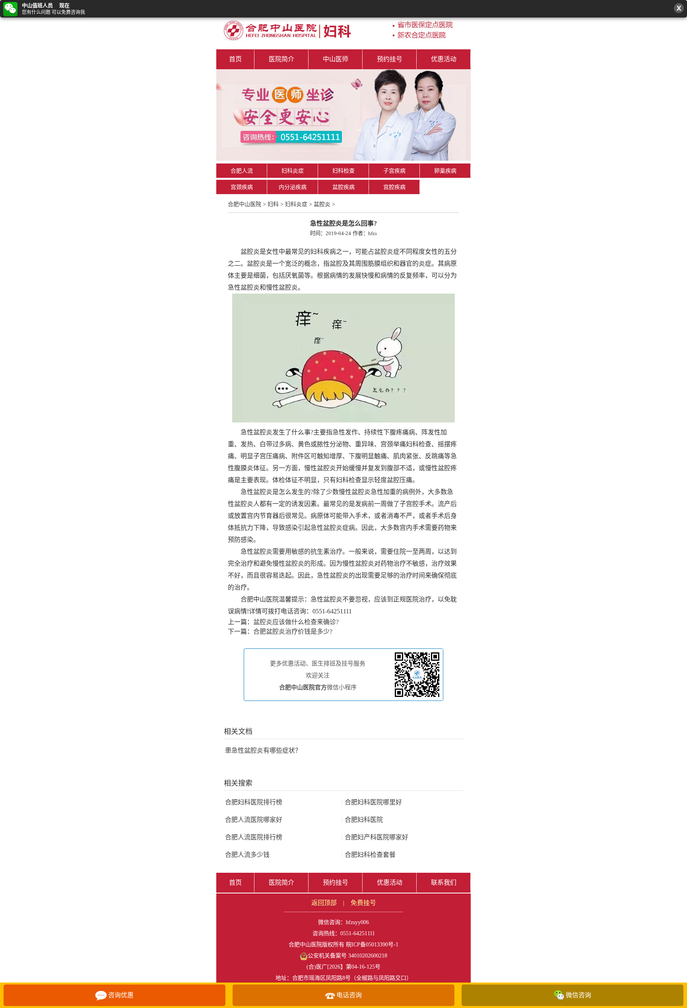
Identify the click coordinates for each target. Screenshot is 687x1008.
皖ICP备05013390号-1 (372, 945)
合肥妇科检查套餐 (369, 854)
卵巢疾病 (445, 171)
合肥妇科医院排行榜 (253, 802)
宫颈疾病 (242, 187)
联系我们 (443, 882)
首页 (235, 59)
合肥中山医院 (244, 204)
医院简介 (281, 59)
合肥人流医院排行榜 (253, 837)
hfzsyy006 (357, 922)
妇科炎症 (292, 171)
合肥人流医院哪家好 (253, 819)
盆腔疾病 (343, 187)
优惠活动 (443, 59)
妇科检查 (343, 171)
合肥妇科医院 (362, 819)
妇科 (273, 204)
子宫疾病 (394, 171)
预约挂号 (389, 59)
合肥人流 (242, 171)
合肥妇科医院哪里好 (372, 802)
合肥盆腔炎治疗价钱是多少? (292, 631)
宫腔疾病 (394, 187)
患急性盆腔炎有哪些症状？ (263, 750)
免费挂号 (363, 902)
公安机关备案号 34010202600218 (347, 956)
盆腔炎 (322, 204)
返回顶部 (324, 902)
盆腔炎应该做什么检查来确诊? (296, 622)
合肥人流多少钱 (247, 854)
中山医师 (335, 59)
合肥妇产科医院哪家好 (375, 837)
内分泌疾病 (293, 187)
